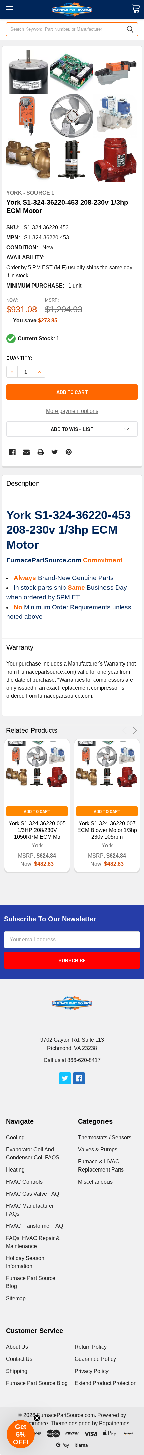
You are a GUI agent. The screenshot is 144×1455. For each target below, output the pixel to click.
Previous (125, 730)
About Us (17, 1347)
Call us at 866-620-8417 (72, 1060)
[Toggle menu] (9, 9)
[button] (21, 1434)
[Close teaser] (36, 1418)
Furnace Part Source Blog (37, 1383)
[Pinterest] (69, 452)
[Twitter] (55, 452)
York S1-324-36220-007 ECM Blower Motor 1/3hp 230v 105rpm (107, 830)
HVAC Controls (24, 1182)
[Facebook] (12, 452)
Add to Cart (37, 811)
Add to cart (72, 392)
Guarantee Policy (95, 1359)
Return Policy (91, 1347)
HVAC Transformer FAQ (34, 1226)
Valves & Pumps (97, 1149)
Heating (15, 1170)
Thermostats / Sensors (104, 1137)
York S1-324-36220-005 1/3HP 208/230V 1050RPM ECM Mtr (37, 830)
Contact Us (19, 1359)
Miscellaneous (95, 1182)
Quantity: (19, 357)
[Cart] (135, 9)
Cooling (15, 1137)
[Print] (40, 452)
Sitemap (16, 1298)
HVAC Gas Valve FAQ (32, 1194)
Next (134, 730)
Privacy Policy (92, 1371)
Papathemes (114, 1423)
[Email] (26, 452)
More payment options (72, 411)
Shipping (16, 1371)
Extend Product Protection (106, 1383)
